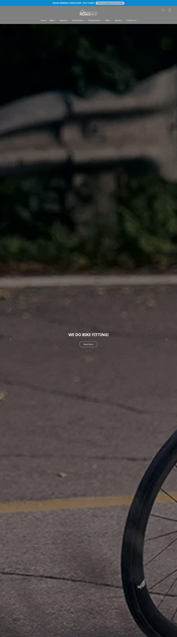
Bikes (52, 20)
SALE (107, 20)
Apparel (63, 20)
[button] (110, 3)
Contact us (131, 20)
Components (94, 20)
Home (43, 20)
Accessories (77, 20)
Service (118, 20)
